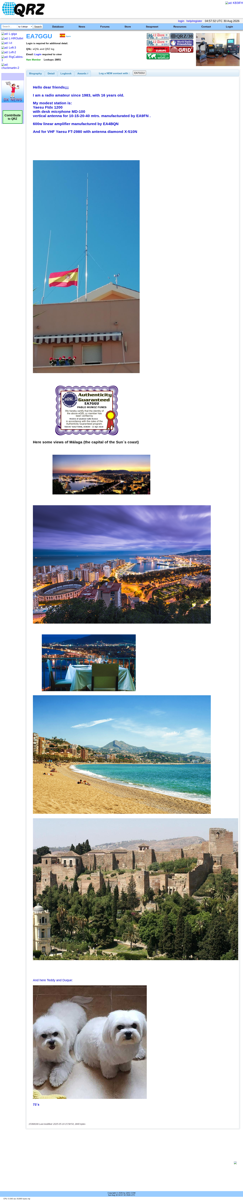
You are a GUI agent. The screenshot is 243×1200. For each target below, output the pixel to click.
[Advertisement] (131, 1163)
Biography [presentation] (35, 73)
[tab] (35, 73)
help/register (194, 21)
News (82, 26)
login (181, 21)
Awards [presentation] (82, 73)
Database (58, 26)
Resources (179, 26)
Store (128, 26)
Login (229, 26)
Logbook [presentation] (66, 73)
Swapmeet (152, 26)
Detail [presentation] (51, 73)
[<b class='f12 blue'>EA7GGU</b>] (218, 65)
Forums (105, 26)
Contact (206, 26)
